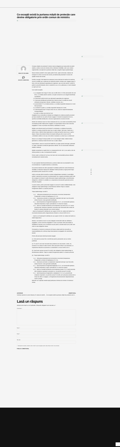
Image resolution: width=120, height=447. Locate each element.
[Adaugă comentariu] (23, 77)
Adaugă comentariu (23, 80)
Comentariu (19, 308)
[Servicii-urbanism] (91, 79)
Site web (18, 339)
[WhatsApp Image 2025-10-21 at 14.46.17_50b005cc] (92, 56)
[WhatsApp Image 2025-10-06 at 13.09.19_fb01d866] (92, 96)
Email (18, 333)
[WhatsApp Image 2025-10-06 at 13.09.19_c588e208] (92, 123)
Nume (18, 327)
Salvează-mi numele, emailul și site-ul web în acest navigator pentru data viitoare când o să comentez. (38, 345)
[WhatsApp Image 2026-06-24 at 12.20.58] (92, 150)
